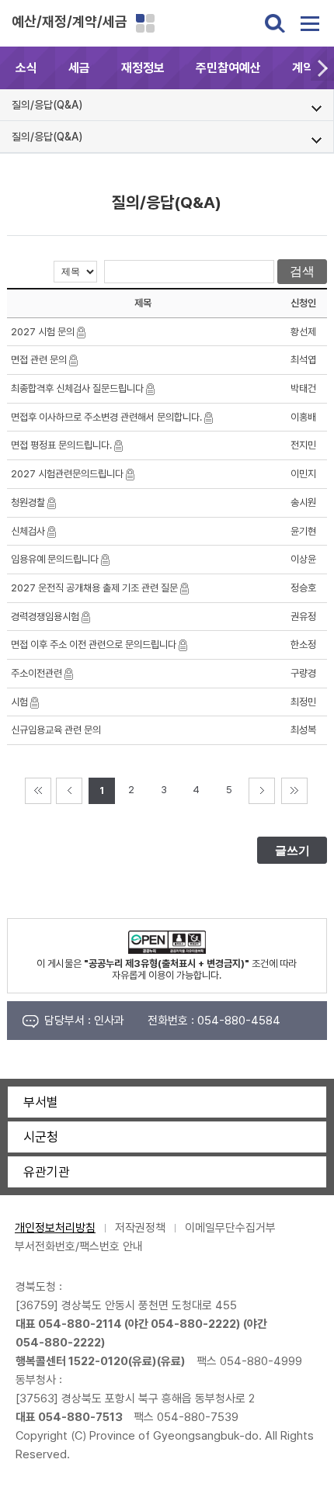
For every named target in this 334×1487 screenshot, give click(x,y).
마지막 (294, 791)
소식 (26, 68)
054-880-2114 (80, 1324)
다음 (262, 791)
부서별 (40, 1102)
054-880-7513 (80, 1417)
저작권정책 (140, 1228)
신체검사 (28, 531)
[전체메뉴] (310, 23)
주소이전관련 (36, 673)
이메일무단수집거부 (230, 1228)
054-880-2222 (193, 1324)
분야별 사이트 (145, 23)
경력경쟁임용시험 (45, 616)
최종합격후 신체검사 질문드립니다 (77, 388)
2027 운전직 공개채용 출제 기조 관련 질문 (94, 588)
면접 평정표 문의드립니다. (61, 445)
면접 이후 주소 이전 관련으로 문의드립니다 (93, 644)
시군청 (40, 1137)
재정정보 (143, 68)
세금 (79, 68)
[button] (322, 68)
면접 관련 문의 (39, 360)
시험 (19, 702)
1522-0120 (98, 1361)
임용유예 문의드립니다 (55, 559)
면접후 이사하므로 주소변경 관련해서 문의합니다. (106, 417)
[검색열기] (275, 23)
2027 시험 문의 (43, 332)
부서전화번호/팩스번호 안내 (79, 1246)
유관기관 (46, 1172)
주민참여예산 (228, 68)
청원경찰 (28, 502)
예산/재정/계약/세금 (69, 21)
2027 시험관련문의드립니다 (67, 474)
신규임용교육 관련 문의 (56, 730)
